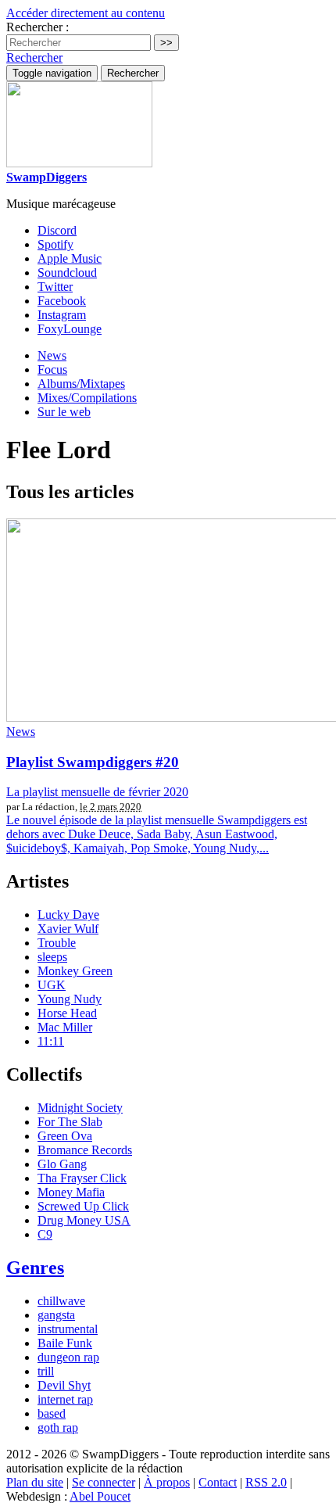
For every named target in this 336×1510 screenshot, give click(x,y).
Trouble (57, 942)
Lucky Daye (68, 914)
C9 (45, 1234)
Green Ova (65, 1135)
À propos (167, 1482)
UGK (52, 985)
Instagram (62, 314)
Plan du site (34, 1482)
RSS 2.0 (266, 1482)
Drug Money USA (84, 1220)
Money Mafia (71, 1192)
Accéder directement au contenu (85, 13)
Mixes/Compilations (87, 397)
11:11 (51, 1041)
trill (46, 1371)
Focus (52, 369)
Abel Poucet (100, 1496)
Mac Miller (65, 1027)
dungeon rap (68, 1357)
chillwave (61, 1300)
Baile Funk (65, 1343)
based (52, 1413)
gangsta (56, 1315)
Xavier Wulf (68, 928)
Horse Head (67, 1013)
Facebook (62, 300)
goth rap (58, 1427)
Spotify (55, 244)
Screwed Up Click (83, 1206)
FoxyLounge (70, 328)
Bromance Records (85, 1150)
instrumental (68, 1329)
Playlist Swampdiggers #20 (92, 762)
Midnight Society (80, 1107)
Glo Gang (62, 1164)
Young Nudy (70, 999)
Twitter (55, 286)
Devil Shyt (64, 1385)
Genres (35, 1267)
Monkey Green (75, 970)
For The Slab (70, 1121)
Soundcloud (67, 272)
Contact (217, 1482)
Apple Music (70, 258)
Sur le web (64, 411)
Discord (57, 230)
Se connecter (103, 1482)
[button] (34, 57)
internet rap (65, 1399)
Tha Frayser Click (82, 1178)
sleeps (52, 956)
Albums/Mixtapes (81, 383)
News (52, 355)
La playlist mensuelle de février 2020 (97, 791)
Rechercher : (37, 27)
